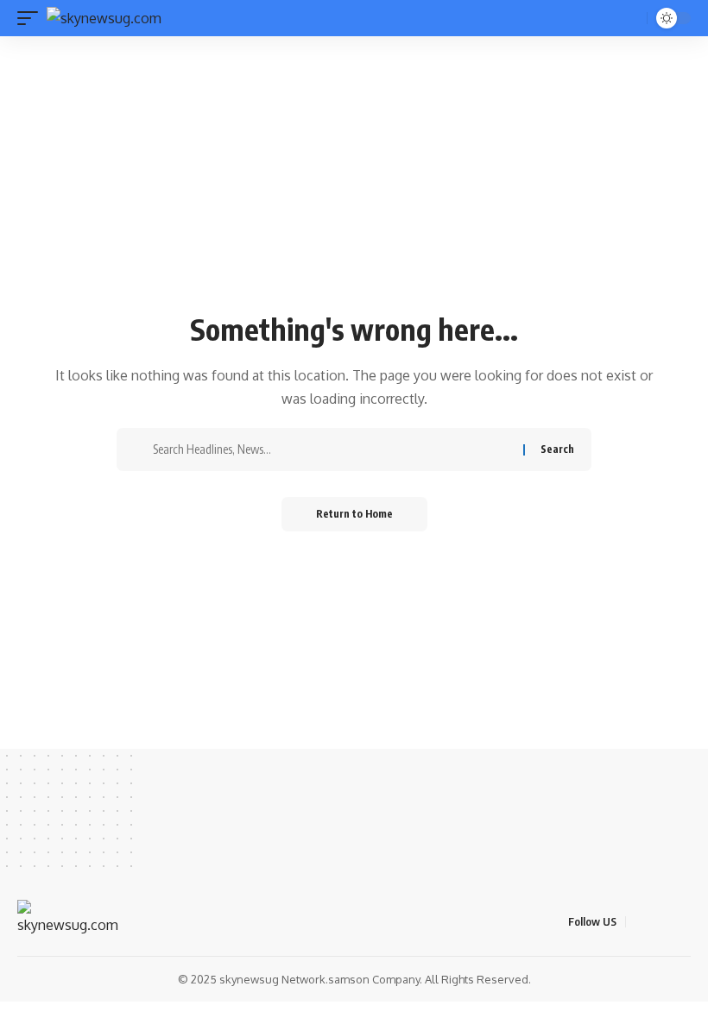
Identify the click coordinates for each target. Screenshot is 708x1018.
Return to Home (354, 513)
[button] (32, 18)
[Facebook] (639, 921)
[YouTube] (681, 921)
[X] (660, 921)
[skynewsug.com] (104, 18)
